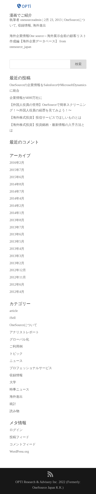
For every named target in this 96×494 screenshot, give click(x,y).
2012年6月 (17, 284)
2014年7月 (17, 191)
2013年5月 (17, 241)
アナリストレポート (24, 332)
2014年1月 (17, 213)
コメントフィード (23, 444)
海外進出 (39, 25)
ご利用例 (16, 346)
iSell (13, 318)
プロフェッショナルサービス (31, 368)
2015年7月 (17, 170)
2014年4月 (17, 198)
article (14, 311)
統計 (13, 404)
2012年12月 (18, 270)
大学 (13, 382)
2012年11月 (18, 277)
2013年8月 (17, 220)
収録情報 (24, 25)
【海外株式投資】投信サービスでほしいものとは (45, 117)
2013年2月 (17, 263)
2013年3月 (17, 256)
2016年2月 (17, 162)
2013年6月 (17, 234)
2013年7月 (17, 227)
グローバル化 (19, 339)
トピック (16, 353)
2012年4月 (17, 292)
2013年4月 (17, 248)
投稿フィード (19, 437)
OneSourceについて (23, 325)
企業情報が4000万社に (26, 98)
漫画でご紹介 (21, 15)
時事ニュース (19, 389)
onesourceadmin (30, 20)
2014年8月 (17, 184)
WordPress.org (19, 451)
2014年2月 (17, 205)
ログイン (16, 430)
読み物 (14, 411)
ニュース (16, 361)
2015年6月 (17, 177)
